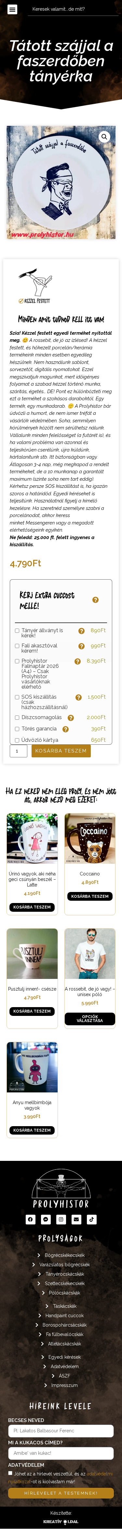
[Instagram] (61, 1219)
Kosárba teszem (61, 751)
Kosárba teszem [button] (32, 907)
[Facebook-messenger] (46, 1219)
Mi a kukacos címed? (35, 1443)
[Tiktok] (92, 1219)
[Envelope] (76, 1219)
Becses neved (26, 1420)
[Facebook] (30, 1219)
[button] (12, 9)
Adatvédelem (26, 1465)
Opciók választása (90, 1019)
